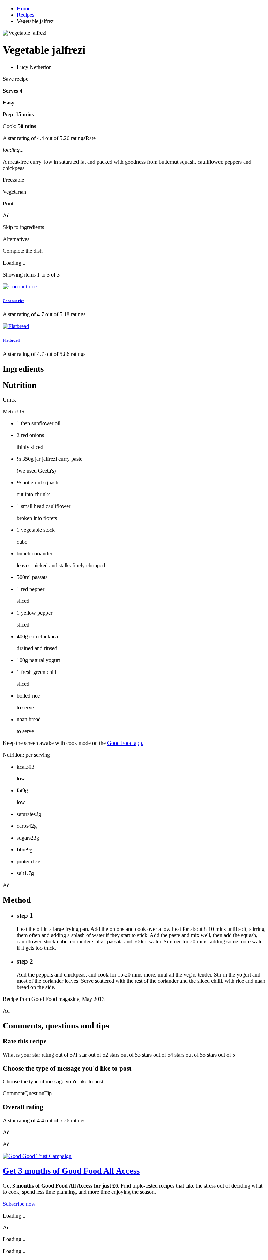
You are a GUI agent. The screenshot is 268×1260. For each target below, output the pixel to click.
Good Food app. (125, 743)
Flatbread (11, 340)
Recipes (25, 15)
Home (23, 8)
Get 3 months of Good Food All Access (71, 1170)
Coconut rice (13, 300)
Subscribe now (19, 1204)
